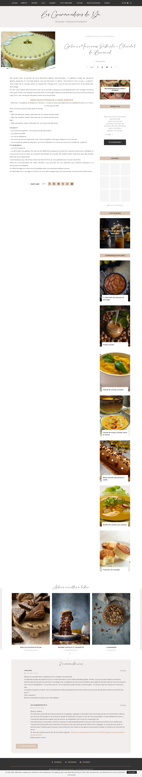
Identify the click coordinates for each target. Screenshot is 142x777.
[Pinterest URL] (104, 169)
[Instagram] (125, 3)
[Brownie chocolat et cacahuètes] (71, 619)
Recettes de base (93, 3)
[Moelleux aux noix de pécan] (31, 619)
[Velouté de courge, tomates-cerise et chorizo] (115, 415)
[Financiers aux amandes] (115, 551)
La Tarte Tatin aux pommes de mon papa (113, 299)
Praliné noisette (108, 345)
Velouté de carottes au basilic (113, 390)
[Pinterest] (127, 3)
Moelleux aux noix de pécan (30, 647)
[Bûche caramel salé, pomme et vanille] (115, 460)
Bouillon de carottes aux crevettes (115, 525)
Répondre (123, 670)
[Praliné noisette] (115, 325)
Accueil (15, 3)
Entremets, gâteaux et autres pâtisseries (100, 36)
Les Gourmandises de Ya (38, 705)
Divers (106, 3)
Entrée (34, 3)
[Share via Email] (121, 67)
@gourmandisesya (115, 205)
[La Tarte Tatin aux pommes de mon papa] (115, 280)
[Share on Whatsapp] (116, 67)
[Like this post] (93, 67)
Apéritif (24, 3)
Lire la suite (71, 775)
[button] (101, 233)
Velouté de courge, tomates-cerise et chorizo (115, 434)
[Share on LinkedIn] (107, 67)
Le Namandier (111, 647)
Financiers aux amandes (111, 570)
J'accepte (131, 772)
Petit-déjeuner (66, 3)
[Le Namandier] (111, 619)
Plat (43, 3)
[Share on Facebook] (97, 67)
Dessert (52, 3)
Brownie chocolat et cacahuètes (71, 647)
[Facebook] (122, 3)
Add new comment (28, 746)
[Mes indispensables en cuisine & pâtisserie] (115, 89)
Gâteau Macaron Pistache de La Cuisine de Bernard (51, 100)
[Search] (131, 3)
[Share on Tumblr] (111, 67)
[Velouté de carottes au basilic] (115, 371)
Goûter (79, 3)
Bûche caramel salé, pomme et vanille (113, 479)
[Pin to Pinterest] (102, 67)
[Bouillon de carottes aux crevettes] (115, 506)
